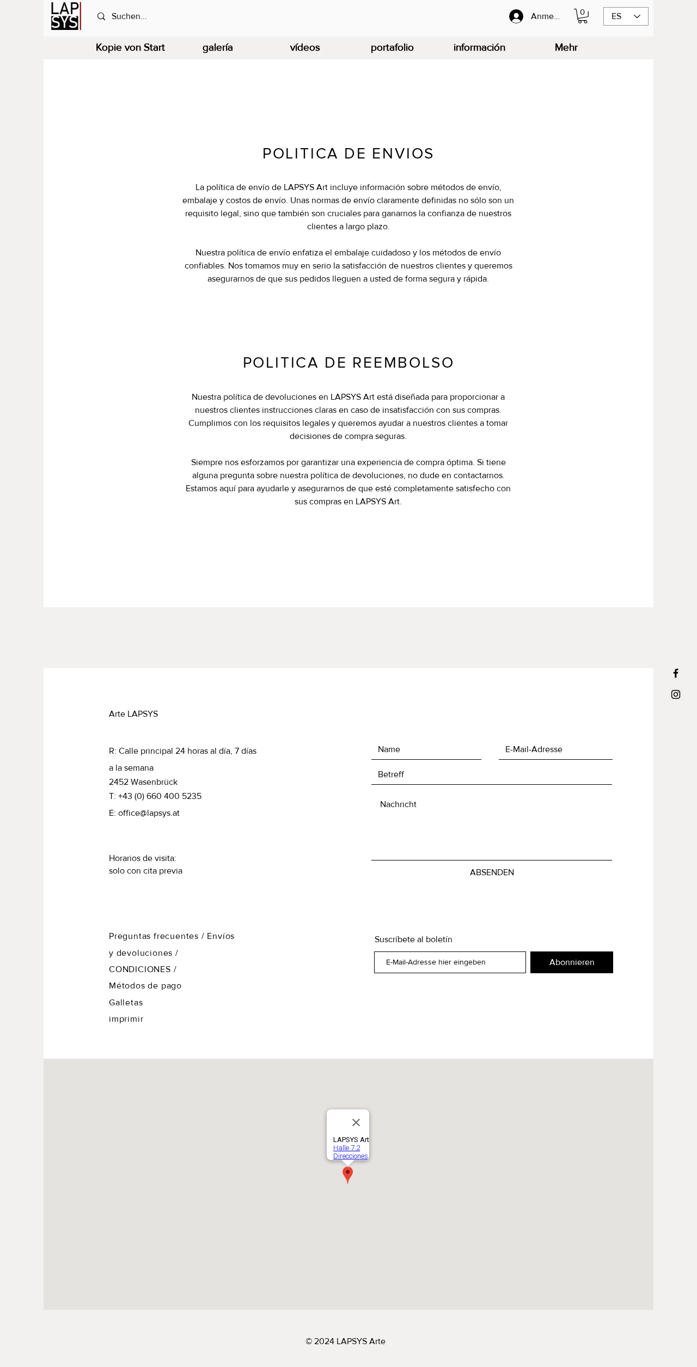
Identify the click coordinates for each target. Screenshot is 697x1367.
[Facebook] (676, 673)
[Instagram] (676, 694)
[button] (582, 16)
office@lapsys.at (149, 812)
